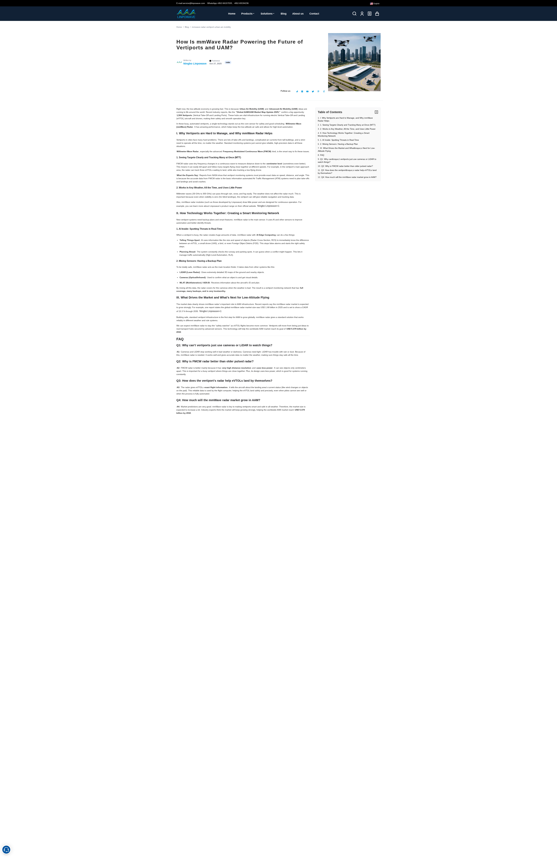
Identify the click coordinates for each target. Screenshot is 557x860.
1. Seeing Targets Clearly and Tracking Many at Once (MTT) (348, 125)
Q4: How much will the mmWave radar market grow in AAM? (349, 177)
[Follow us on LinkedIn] (302, 91)
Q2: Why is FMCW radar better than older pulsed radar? (347, 166)
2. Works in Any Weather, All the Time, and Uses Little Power (348, 129)
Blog (187, 27)
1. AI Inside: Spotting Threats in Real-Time (339, 140)
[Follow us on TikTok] (297, 91)
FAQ (322, 155)
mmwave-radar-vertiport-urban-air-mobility (211, 27)
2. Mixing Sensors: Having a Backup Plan (339, 144)
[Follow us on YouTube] (307, 91)
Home (179, 27)
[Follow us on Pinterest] (318, 91)
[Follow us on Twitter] (313, 91)
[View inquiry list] (369, 13)
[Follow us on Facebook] (324, 91)
